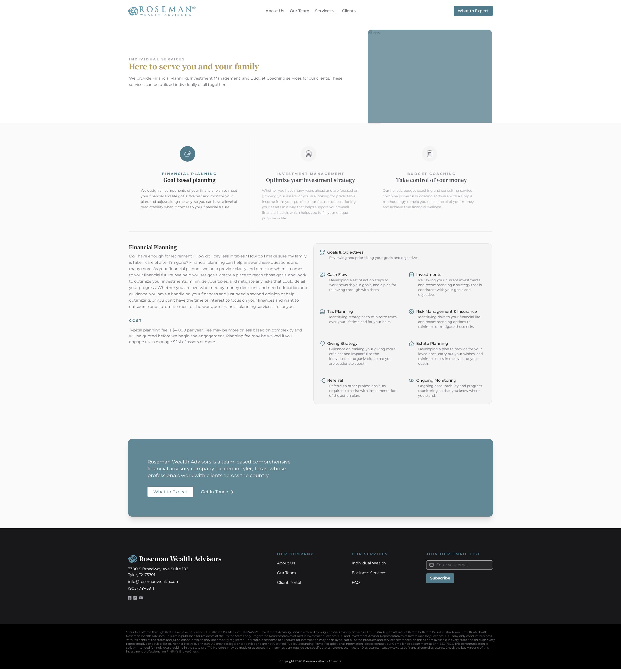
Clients (349, 10)
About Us (275, 10)
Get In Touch (214, 492)
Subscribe (440, 578)
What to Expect (473, 10)
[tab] (189, 182)
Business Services (369, 572)
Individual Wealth (369, 563)
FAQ (356, 582)
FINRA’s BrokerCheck (182, 651)
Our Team (299, 10)
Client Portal (289, 582)
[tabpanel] (310, 323)
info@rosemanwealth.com (154, 581)
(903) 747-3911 (141, 588)
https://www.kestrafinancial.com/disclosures (412, 647)
